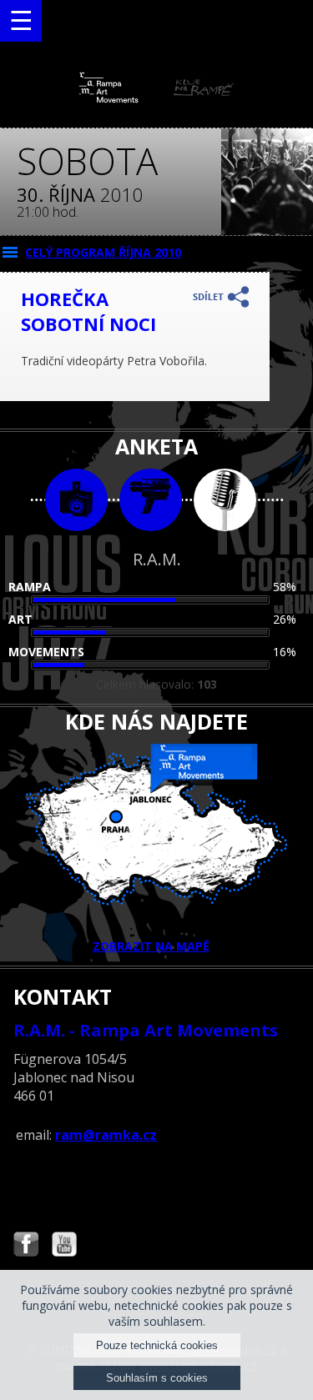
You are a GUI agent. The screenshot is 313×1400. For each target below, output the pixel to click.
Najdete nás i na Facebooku (25, 1246)
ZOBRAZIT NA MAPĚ (151, 946)
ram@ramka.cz (106, 1135)
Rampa (29, 587)
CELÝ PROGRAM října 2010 (103, 252)
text (225, 500)
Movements (46, 652)
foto (76, 500)
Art (20, 619)
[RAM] (156, 99)
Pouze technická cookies (157, 1345)
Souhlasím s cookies (157, 1378)
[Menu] (21, 21)
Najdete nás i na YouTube (64, 1246)
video (150, 500)
